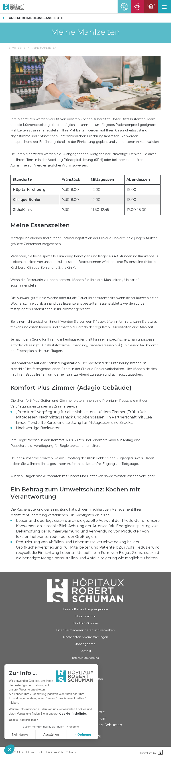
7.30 (65, 210)
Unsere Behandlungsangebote (36, 18)
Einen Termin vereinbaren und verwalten (85, 630)
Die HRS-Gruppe (85, 623)
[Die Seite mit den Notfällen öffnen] (151, 6)
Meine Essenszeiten (40, 225)
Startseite (16, 47)
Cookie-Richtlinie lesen (23, 720)
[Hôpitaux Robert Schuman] (85, 590)
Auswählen (51, 734)
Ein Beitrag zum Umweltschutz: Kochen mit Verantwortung (75, 493)
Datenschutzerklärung (85, 657)
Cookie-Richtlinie (72, 713)
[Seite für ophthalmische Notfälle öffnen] (137, 6)
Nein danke (20, 734)
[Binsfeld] (160, 753)
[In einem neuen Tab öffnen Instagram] (99, 737)
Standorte (22, 179)
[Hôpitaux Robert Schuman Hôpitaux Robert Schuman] (12, 6)
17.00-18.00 (137, 210)
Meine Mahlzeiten (85, 32)
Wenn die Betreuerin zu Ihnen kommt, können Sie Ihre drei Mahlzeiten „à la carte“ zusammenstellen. (74, 282)
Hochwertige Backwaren (38, 428)
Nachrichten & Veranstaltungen (85, 637)
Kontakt (85, 651)
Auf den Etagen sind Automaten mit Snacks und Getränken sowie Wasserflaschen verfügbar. (82, 476)
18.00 (131, 189)
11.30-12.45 (100, 210)
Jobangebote (85, 644)
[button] (9, 749)
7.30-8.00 (70, 189)
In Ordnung (82, 734)
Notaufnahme (85, 616)
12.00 (95, 189)
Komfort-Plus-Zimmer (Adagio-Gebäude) (70, 387)
